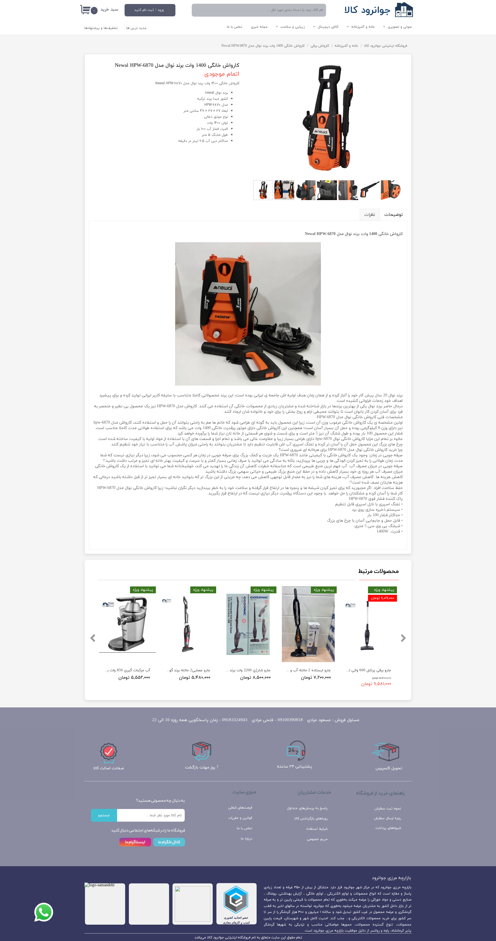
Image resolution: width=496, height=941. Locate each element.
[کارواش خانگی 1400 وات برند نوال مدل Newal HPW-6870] (327, 117)
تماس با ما (234, 27)
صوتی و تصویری (400, 27)
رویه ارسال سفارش (387, 818)
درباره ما (246, 838)
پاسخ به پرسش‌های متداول (307, 808)
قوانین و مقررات (240, 818)
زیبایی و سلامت (292, 27)
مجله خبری (259, 27)
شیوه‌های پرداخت (388, 828)
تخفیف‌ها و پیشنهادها (101, 28)
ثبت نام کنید (144, 10)
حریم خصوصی (317, 839)
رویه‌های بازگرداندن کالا (311, 818)
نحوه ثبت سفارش (388, 808)
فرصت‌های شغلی (240, 807)
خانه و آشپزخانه (363, 27)
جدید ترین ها (136, 28)
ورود (161, 10)
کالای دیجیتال (328, 27)
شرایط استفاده (317, 829)
